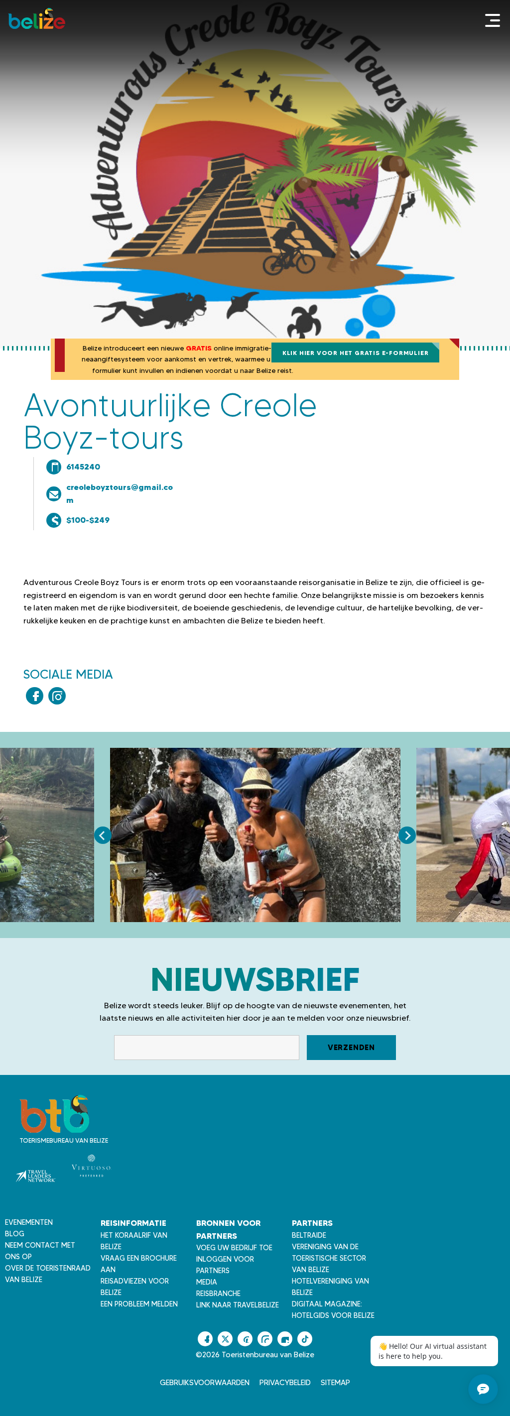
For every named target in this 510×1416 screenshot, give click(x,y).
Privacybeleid (285, 1382)
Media (206, 1282)
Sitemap (335, 1382)
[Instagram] (57, 696)
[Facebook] (34, 696)
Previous (103, 835)
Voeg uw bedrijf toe (234, 1247)
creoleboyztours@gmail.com (119, 493)
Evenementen (29, 1222)
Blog (14, 1233)
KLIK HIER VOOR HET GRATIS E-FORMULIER (355, 352)
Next (407, 835)
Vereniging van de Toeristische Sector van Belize (329, 1258)
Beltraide (309, 1235)
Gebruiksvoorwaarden (205, 1382)
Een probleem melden (139, 1303)
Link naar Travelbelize (237, 1304)
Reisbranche (218, 1293)
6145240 (83, 467)
